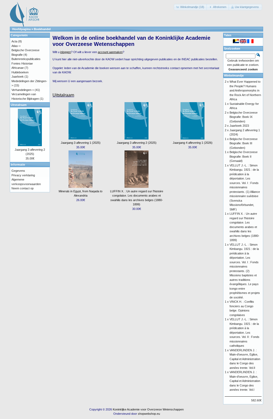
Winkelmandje (234, 75)
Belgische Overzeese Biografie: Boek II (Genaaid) (244, 156)
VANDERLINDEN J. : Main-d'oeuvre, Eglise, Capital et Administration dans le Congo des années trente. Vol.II (245, 359)
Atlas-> (16, 45)
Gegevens (18, 170)
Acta (14, 41)
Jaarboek (17, 76)
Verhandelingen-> (22, 89)
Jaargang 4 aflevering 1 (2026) (192, 142)
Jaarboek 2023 (239, 125)
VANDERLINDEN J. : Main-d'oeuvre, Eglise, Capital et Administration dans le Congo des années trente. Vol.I (245, 380)
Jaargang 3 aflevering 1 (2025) (81, 142)
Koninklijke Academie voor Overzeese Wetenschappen (148, 409)
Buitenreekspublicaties (26, 59)
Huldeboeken (20, 72)
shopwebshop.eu (149, 413)
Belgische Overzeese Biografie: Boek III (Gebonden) (244, 143)
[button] (190, 7)
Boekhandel (42, 29)
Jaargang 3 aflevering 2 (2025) (136, 142)
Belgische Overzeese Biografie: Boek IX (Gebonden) (244, 117)
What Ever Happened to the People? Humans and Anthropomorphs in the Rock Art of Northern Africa (245, 90)
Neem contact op (22, 188)
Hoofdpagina (21, 29)
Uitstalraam (63, 95)
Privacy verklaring (23, 175)
